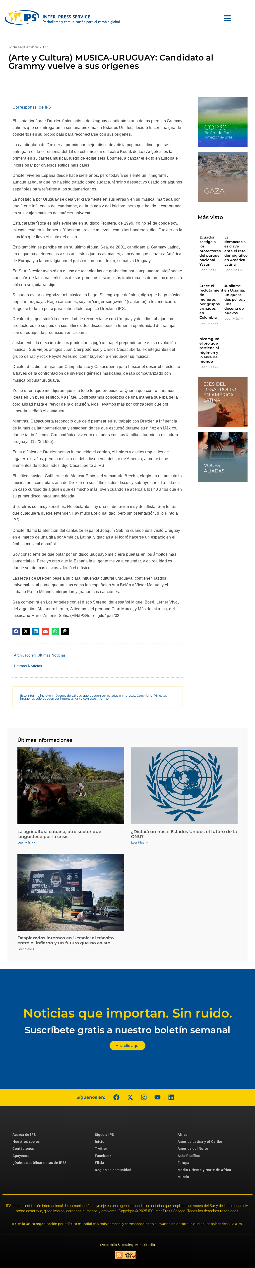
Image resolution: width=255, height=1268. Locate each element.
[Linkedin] (171, 1097)
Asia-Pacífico (189, 1156)
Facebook (103, 1156)
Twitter (101, 1148)
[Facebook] (116, 1097)
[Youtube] (157, 1097)
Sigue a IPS (104, 1135)
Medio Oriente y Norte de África (204, 1170)
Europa (184, 1163)
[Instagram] (143, 1097)
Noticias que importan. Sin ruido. (127, 1013)
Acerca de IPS (24, 1135)
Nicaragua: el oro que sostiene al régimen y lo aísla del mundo (209, 350)
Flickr (99, 1163)
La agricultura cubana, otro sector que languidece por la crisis (59, 834)
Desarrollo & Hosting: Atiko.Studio (127, 1245)
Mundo (183, 1177)
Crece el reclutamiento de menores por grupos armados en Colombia (212, 302)
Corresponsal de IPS (31, 107)
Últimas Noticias (52, 655)
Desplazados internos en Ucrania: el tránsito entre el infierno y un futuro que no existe (65, 940)
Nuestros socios (26, 1142)
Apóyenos (20, 1156)
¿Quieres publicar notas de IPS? (39, 1163)
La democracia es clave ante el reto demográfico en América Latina (236, 251)
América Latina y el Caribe (200, 1142)
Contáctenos (23, 1148)
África (183, 1135)
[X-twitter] (130, 1097)
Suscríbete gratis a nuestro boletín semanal (127, 1029)
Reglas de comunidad (113, 1170)
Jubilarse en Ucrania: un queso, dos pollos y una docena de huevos (235, 299)
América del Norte (193, 1148)
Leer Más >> (208, 270)
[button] (16, 631)
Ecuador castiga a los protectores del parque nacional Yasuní (210, 251)
